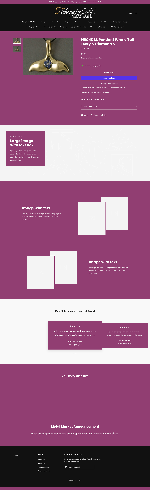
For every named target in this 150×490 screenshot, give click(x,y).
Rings (67, 22)
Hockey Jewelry (32, 27)
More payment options (109, 83)
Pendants (55, 22)
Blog (92, 27)
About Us (41, 459)
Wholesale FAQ (44, 467)
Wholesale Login (117, 27)
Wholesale (102, 27)
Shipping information (92, 100)
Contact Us (42, 463)
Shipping (84, 58)
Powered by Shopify (75, 480)
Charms (78, 22)
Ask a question (89, 106)
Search (15, 455)
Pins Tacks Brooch (120, 22)
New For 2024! (28, 22)
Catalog (63, 27)
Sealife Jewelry (50, 27)
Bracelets (91, 22)
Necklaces (105, 22)
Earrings (42, 22)
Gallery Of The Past (78, 27)
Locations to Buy (44, 471)
